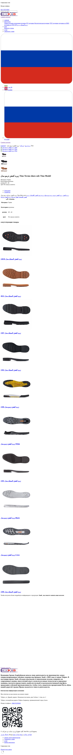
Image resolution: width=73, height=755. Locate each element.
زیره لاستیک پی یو (22, 25)
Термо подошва (9, 23)
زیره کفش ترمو (57, 195)
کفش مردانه (15, 197)
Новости (7, 28)
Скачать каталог (6, 17)
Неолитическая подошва (41, 23)
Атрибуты (7, 192)
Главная (3, 145)
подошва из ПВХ (64, 23)
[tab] (38, 190)
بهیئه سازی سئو (17, 734)
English (10, 90)
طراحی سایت (28, 734)
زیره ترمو (28, 145)
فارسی (10, 87)
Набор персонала (9, 742)
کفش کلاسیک (34, 195)
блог (5, 26)
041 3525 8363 (5, 9)
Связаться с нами (9, 739)
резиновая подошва (20, 23)
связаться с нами (9, 31)
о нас (5, 30)
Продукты (7, 21)
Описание (7, 190)
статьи (12, 28)
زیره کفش (66, 195)
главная (6, 20)
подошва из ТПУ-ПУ (10, 25)
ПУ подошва (30, 23)
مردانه (22, 145)
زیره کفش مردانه (6, 197)
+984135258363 (16, 703)
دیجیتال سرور (5, 734)
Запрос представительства (12, 737)
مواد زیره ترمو (42, 195)
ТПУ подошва (54, 23)
